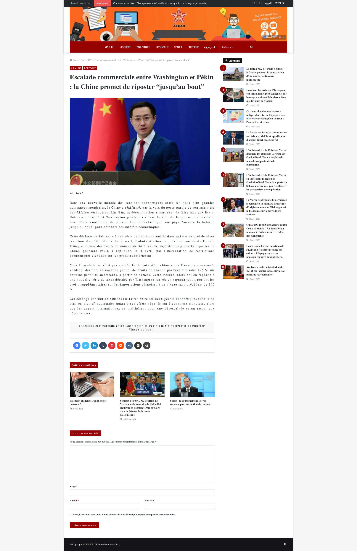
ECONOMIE (162, 47)
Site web (149, 500)
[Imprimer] (146, 345)
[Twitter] (85, 345)
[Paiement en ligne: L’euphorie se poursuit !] (92, 384)
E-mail (74, 500)
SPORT (178, 47)
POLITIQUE (143, 47)
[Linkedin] (94, 345)
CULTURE (193, 47)
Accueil (76, 60)
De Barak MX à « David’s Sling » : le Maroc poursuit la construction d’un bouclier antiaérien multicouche (265, 74)
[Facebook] (77, 345)
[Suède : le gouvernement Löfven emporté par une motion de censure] (192, 384)
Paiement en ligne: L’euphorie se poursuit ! (88, 402)
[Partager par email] (138, 345)
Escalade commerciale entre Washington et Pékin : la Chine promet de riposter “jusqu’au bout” (143, 327)
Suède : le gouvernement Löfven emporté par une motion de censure (190, 402)
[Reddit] (120, 345)
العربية (268, 3)
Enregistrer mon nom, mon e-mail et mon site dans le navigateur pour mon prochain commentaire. (124, 514)
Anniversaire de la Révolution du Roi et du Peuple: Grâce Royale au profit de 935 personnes (265, 270)
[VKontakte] (129, 345)
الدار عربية (209, 47)
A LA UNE (87, 60)
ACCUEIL (109, 47)
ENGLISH (280, 3)
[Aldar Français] (178, 24)
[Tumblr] (103, 345)
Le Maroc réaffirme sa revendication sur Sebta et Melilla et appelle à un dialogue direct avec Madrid (266, 136)
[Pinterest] (111, 345)
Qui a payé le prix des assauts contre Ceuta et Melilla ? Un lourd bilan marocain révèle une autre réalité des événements (266, 230)
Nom (73, 486)
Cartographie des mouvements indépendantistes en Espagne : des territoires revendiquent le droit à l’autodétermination (265, 116)
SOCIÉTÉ (125, 47)
